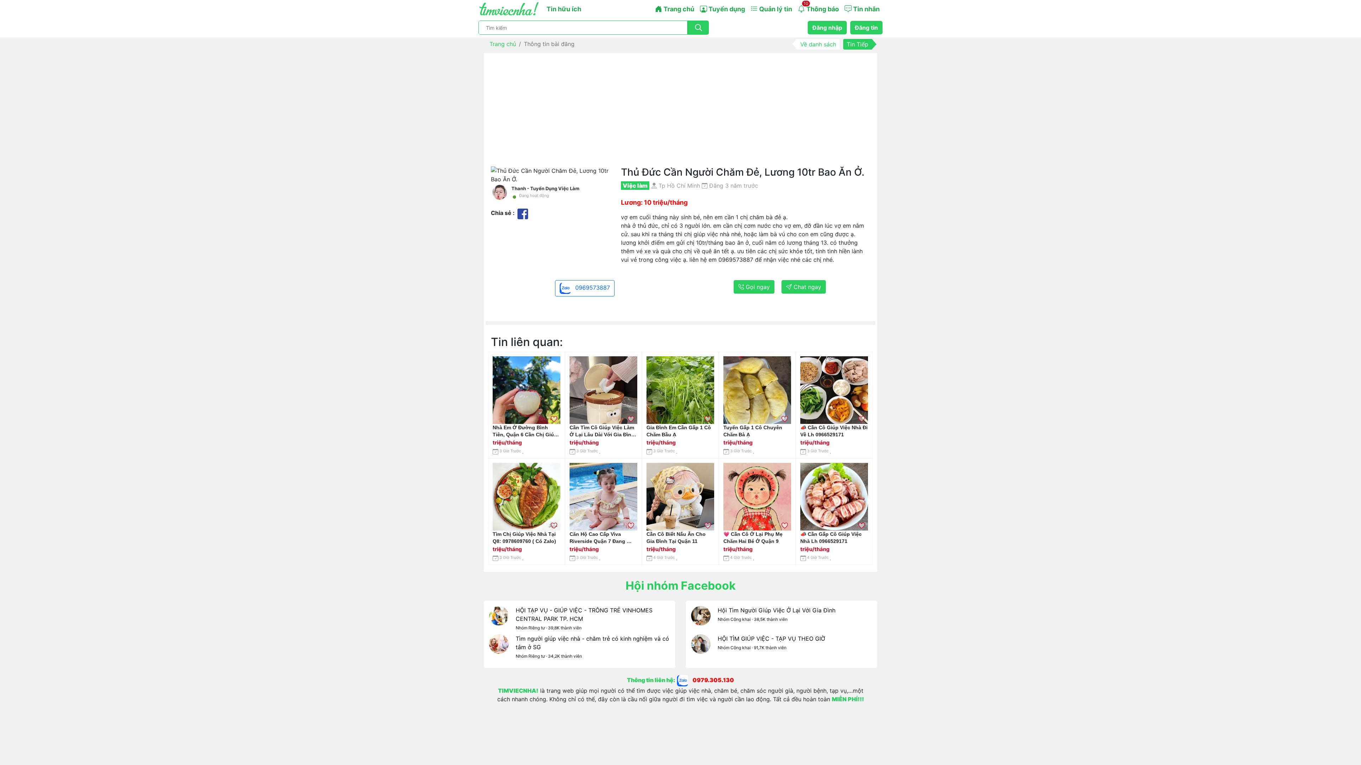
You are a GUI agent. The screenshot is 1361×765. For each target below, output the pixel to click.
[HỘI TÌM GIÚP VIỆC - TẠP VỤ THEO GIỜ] (701, 648)
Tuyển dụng (726, 9)
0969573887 (591, 287)
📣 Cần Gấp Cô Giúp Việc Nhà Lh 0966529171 (831, 537)
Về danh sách (818, 44)
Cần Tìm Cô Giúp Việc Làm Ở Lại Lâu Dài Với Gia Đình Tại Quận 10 (602, 431)
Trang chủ (678, 9)
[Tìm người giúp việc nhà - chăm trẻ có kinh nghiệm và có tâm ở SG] (499, 648)
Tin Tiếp (857, 44)
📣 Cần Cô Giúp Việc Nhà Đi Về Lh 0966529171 (834, 431)
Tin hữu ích (564, 9)
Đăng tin (866, 27)
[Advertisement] (680, 113)
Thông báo (821, 7)
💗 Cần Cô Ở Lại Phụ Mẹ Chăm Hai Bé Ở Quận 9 (753, 537)
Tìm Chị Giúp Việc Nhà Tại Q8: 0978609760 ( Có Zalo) (524, 537)
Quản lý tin (775, 9)
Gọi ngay (757, 286)
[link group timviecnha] (685, 680)
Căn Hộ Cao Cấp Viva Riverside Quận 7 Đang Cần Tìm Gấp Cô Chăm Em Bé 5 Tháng (601, 538)
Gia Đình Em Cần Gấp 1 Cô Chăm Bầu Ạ (678, 431)
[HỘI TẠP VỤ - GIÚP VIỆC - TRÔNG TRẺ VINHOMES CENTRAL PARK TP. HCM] (499, 620)
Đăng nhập (827, 27)
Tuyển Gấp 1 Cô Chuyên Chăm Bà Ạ (752, 431)
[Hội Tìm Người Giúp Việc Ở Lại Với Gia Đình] (701, 620)
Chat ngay (806, 286)
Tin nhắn (866, 9)
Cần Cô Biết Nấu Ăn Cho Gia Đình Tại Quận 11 (676, 537)
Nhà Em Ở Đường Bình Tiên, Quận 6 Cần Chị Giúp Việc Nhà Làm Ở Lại (525, 431)
